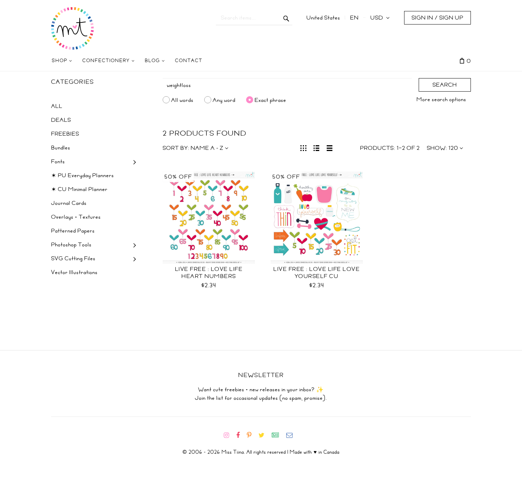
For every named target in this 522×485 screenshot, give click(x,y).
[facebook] (240, 435)
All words (182, 100)
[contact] (292, 435)
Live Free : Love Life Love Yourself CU (316, 272)
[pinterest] (252, 435)
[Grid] (303, 147)
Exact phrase (270, 100)
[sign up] (278, 435)
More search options (441, 99)
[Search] (286, 18)
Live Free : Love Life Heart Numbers (209, 272)
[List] (317, 147)
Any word (224, 100)
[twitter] (264, 435)
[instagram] (229, 435)
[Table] (330, 147)
